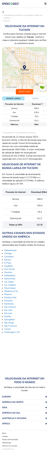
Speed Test (24, 91)
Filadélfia (8, 266)
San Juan (8, 313)
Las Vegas (9, 281)
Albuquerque (10, 250)
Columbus (9, 256)
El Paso (7, 262)
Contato (5, 436)
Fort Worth (9, 269)
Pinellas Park (10, 297)
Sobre (4, 433)
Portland (8, 300)
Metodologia (6, 443)
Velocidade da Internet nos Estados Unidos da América (23, 16)
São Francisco (10, 325)
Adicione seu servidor (9, 446)
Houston (8, 272)
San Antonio (10, 307)
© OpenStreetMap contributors (25, 133)
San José (8, 310)
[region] (24, 69)
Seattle (7, 316)
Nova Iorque (10, 288)
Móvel (35, 98)
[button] (45, 3)
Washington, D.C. (12, 332)
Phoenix (8, 294)
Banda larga (13, 98)
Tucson (7, 20)
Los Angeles (10, 284)
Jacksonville (9, 278)
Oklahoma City (11, 291)
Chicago (8, 253)
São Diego (9, 322)
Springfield (9, 319)
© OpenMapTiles (8, 133)
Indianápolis (9, 275)
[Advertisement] (24, 355)
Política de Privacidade (10, 439)
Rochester (9, 303)
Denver (7, 259)
